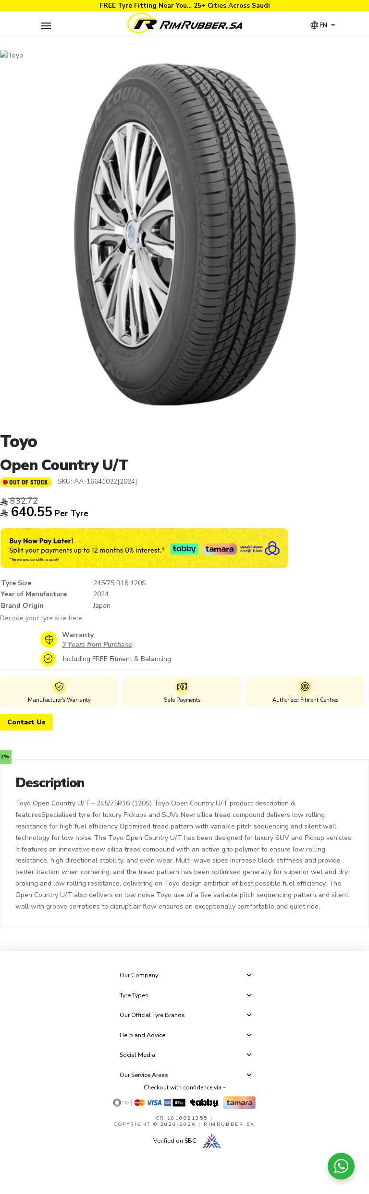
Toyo (18, 441)
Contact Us (26, 722)
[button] (46, 26)
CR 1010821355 (182, 1118)
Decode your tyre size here (41, 618)
